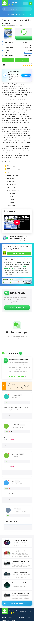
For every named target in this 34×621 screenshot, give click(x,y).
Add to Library (24, 38)
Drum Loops (13, 240)
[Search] (29, 9)
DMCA (13, 620)
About (4, 617)
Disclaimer (5, 620)
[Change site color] (20, 3)
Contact (10, 617)
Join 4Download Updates (14, 603)
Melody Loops (24, 240)
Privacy (21, 617)
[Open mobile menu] (30, 3)
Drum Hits (18, 240)
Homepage (7, 14)
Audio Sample (16, 14)
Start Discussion (18, 307)
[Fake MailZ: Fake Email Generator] (17, 281)
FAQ (16, 617)
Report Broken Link (22, 60)
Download (8, 60)
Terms (28, 617)
